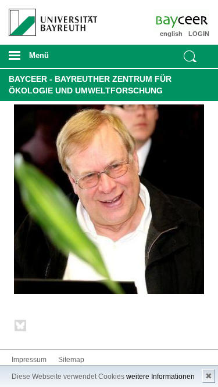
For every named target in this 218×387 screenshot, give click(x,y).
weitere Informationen (160, 376)
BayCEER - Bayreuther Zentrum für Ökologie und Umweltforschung (90, 84)
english (171, 33)
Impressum (29, 360)
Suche (190, 56)
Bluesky (21, 327)
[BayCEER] (193, 20)
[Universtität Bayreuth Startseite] (49, 18)
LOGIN (198, 33)
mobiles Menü (48, 59)
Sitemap (71, 360)
